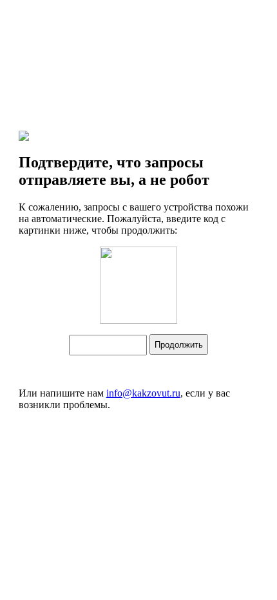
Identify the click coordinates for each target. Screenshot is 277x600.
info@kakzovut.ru (143, 393)
